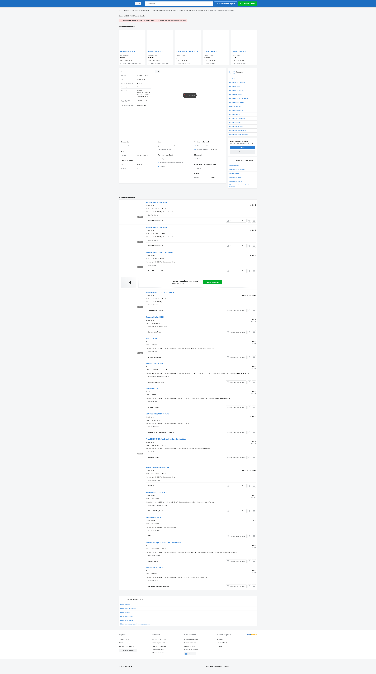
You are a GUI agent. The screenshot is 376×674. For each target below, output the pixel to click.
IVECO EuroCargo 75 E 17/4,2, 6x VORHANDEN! (163, 542)
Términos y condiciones (159, 639)
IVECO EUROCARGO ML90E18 (157, 467)
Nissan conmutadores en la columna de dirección (241, 185)
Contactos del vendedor (126, 646)
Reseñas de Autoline (158, 649)
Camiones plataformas (236, 110)
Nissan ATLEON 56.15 (211, 51)
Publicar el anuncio (212, 282)
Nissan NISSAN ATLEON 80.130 (187, 51)
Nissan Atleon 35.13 (239, 51)
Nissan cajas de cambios (237, 169)
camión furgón (141, 79)
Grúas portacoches (235, 106)
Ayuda (121, 643)
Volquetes (232, 78)
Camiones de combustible (237, 118)
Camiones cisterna (235, 122)
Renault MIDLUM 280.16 (154, 568)
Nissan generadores (235, 181)
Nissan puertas (234, 173)
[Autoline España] (126, 3)
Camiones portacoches (236, 102)
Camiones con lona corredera (238, 98)
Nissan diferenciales (235, 177)
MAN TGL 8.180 (151, 339)
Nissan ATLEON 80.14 (155, 51)
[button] (249, 221)
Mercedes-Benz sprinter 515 (156, 492)
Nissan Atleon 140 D (153, 517)
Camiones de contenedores (237, 130)
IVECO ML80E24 (152, 389)
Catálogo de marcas (158, 653)
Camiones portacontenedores (238, 134)
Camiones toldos (234, 114)
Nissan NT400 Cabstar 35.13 (156, 202)
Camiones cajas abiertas (237, 82)
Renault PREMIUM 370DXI (155, 364)
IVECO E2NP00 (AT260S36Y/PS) (157, 414)
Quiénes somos (124, 639)
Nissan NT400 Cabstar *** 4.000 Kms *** (160, 252)
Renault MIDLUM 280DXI (155, 317)
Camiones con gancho (236, 90)
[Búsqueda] (147, 3)
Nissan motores (234, 165)
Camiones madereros (236, 126)
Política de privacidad (158, 643)
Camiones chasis (234, 86)
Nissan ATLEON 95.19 (127, 51)
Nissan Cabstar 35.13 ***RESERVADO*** (160, 292)
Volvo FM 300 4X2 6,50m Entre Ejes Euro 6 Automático (166, 439)
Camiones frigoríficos (235, 94)
